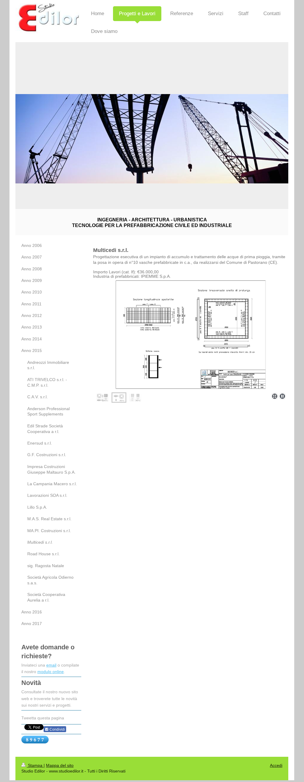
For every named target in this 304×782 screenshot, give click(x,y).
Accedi (276, 765)
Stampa (35, 765)
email (51, 665)
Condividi (57, 729)
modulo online (50, 671)
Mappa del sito (60, 765)
